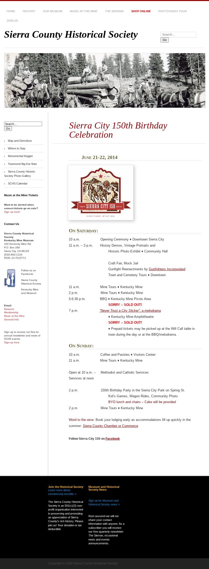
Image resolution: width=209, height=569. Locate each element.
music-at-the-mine (83, 11)
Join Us (12, 20)
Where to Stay (16, 148)
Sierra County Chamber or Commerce (110, 426)
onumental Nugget (21, 156)
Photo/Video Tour (172, 11)
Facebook (113, 438)
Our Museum (52, 11)
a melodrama (130, 310)
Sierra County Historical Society (71, 34)
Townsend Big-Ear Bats (22, 163)
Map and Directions (20, 140)
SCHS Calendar (18, 183)
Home (11, 11)
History (29, 11)
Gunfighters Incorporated (167, 269)
